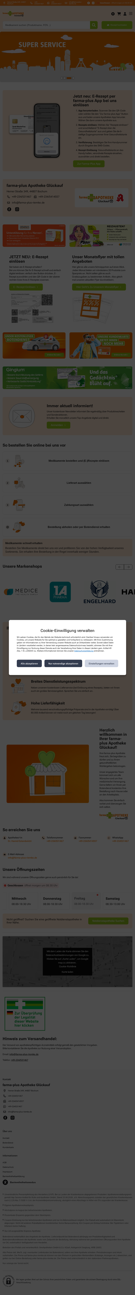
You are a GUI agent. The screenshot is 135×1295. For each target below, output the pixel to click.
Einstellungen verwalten (101, 663)
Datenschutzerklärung (84, 651)
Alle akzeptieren (29, 663)
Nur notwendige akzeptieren (63, 663)
